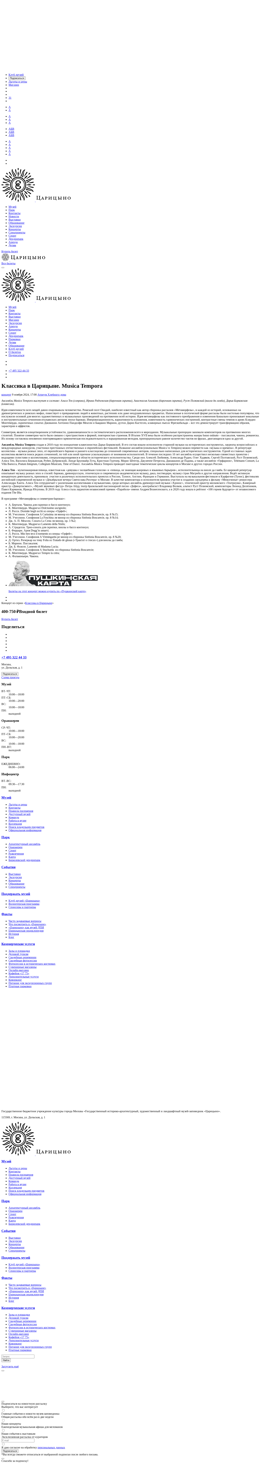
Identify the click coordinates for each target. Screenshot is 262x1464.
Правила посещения (21, 810)
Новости (14, 216)
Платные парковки (20, 986)
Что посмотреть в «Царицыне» (27, 924)
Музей (12, 206)
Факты (6, 914)
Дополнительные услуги (24, 976)
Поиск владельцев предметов (26, 827)
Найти (6, 1360)
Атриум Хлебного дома (51, 394)
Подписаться (16, 355)
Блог (11, 937)
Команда (14, 817)
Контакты (14, 213)
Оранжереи (15, 847)
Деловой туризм (18, 954)
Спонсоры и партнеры (22, 907)
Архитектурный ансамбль (24, 844)
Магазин (14, 319)
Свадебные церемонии (22, 957)
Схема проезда (10, 677)
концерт (6, 394)
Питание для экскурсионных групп (30, 983)
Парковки (14, 339)
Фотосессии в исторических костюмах (32, 963)
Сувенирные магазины (23, 966)
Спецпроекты (17, 232)
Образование (16, 222)
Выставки (15, 219)
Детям (12, 245)
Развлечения (16, 853)
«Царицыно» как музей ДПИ (26, 927)
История (14, 933)
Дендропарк (16, 238)
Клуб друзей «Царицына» (24, 900)
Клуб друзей (16, 348)
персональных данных (51, 1447)
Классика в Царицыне (38, 603)
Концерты (15, 229)
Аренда (13, 242)
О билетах (15, 352)
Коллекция (15, 823)
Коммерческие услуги (18, 944)
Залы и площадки (19, 950)
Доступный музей (19, 814)
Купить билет (9, 251)
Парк (12, 209)
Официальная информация (25, 830)
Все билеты (8, 263)
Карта (12, 856)
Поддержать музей (15, 894)
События (8, 867)
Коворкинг (15, 979)
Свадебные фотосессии (23, 960)
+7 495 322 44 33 (14, 657)
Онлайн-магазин (19, 970)
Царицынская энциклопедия (26, 930)
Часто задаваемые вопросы (25, 921)
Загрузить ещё (10, 1366)
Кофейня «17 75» (19, 973)
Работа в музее (17, 820)
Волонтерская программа (24, 903)
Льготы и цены (18, 804)
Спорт (12, 235)
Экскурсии (15, 226)
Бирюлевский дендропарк (24, 860)
